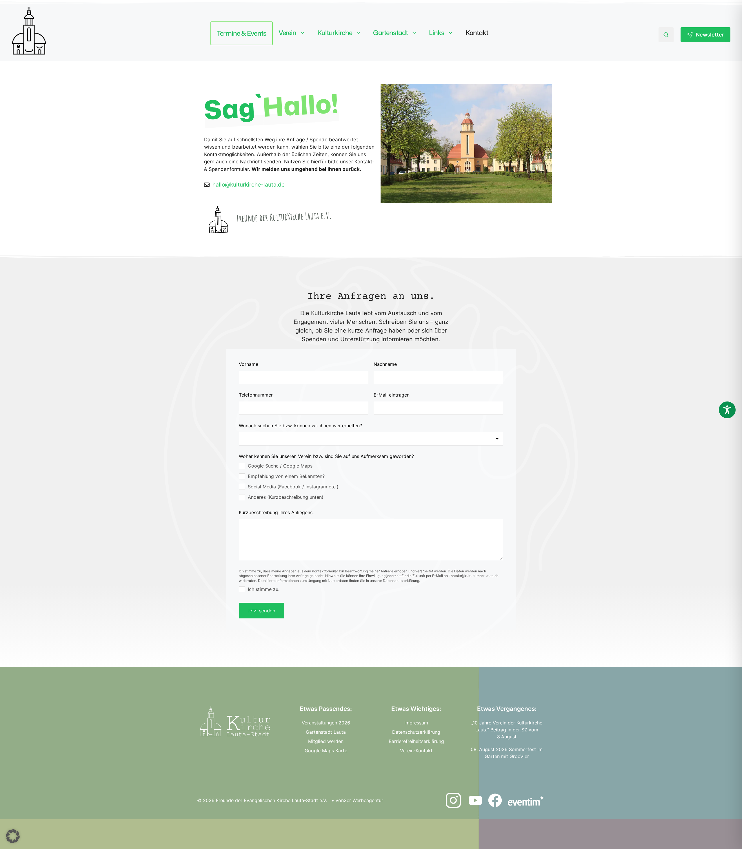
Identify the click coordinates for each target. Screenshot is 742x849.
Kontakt (476, 32)
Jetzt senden (261, 610)
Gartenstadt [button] (390, 32)
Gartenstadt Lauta (326, 732)
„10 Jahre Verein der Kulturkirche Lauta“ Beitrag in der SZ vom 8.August (506, 730)
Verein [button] (288, 32)
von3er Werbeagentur (359, 800)
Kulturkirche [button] (334, 32)
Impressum (416, 723)
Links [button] (437, 32)
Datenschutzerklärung (416, 732)
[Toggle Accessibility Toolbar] (727, 410)
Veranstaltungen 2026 (326, 723)
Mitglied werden (325, 741)
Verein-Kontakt (416, 750)
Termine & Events (241, 33)
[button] (13, 836)
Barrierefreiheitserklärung (416, 741)
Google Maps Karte (326, 750)
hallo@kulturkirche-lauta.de (248, 184)
